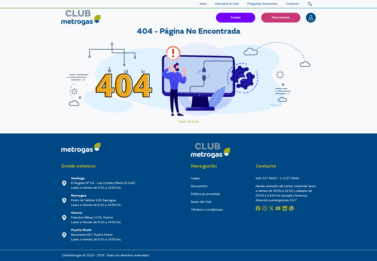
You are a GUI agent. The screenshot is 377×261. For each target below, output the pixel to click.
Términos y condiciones (207, 209)
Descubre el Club (227, 3)
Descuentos (281, 17)
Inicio (203, 3)
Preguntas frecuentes (262, 3)
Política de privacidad (205, 194)
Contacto (292, 3)
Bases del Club (201, 202)
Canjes (236, 17)
